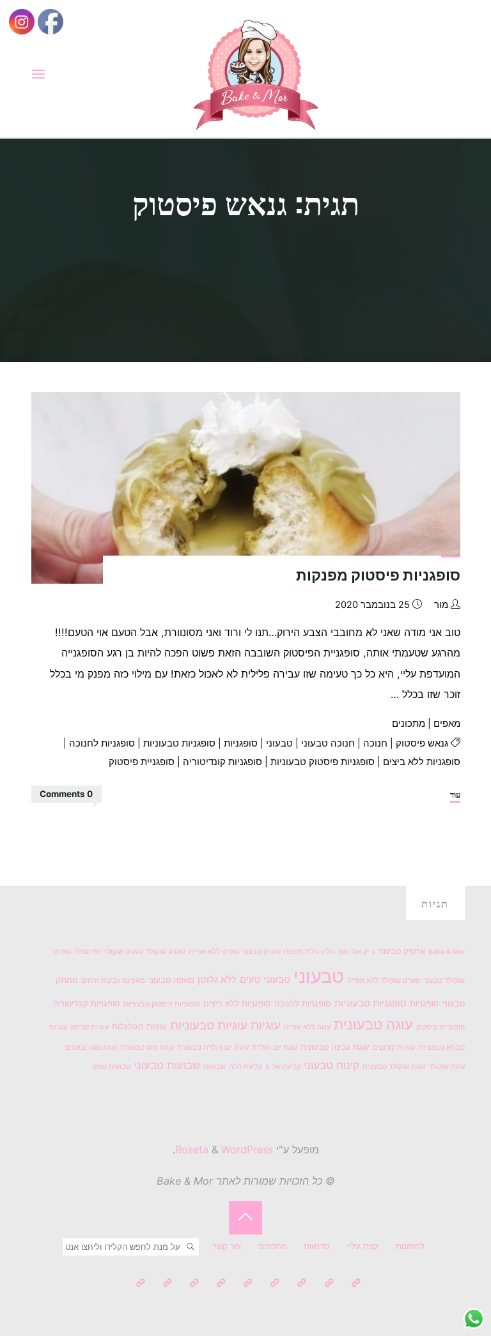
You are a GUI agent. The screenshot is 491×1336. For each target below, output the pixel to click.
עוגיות (266, 1025)
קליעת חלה (245, 1067)
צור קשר (226, 1246)
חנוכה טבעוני (328, 743)
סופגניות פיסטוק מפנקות (378, 575)
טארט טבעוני (261, 952)
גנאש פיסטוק (422, 743)
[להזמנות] (356, 1283)
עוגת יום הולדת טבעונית (213, 1048)
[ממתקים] (194, 1283)
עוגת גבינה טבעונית (335, 1047)
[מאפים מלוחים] (167, 1283)
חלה (328, 952)
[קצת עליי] (329, 1283)
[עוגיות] (221, 1283)
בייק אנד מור (356, 952)
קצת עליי (362, 1246)
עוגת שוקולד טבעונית (393, 1067)
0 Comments (66, 794)
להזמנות (410, 1246)
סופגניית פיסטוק (142, 762)
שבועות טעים (111, 1067)
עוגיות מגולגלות (139, 1026)
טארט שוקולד (165, 952)
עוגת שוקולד (446, 1067)
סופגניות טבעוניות (179, 743)
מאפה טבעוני (171, 980)
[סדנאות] (301, 1283)
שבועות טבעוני (167, 1065)
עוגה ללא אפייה (307, 1027)
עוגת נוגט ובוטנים (91, 1048)
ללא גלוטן (217, 979)
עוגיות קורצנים (394, 1048)
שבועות (214, 1067)
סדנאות (317, 1246)
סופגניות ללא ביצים (421, 762)
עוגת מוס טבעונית (147, 1048)
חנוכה (375, 743)
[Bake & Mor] (255, 73)
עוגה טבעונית (373, 1024)
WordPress (247, 1149)
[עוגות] (248, 1283)
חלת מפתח (301, 952)
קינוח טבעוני (331, 1065)
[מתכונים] (274, 1283)
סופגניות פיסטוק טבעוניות (322, 762)
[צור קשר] (140, 1283)
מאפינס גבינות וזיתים (113, 980)
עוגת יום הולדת (274, 1048)
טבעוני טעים (265, 979)
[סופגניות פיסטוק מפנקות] (245, 488)
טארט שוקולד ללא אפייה (383, 980)
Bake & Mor (446, 952)
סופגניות (241, 743)
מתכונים (408, 723)
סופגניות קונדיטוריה (222, 762)
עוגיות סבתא (89, 1027)
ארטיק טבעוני (401, 951)
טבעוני (279, 743)
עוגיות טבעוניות (208, 1025)
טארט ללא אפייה (214, 952)
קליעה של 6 (282, 1067)
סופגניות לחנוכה (102, 743)
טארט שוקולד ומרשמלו (108, 952)
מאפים (446, 723)
